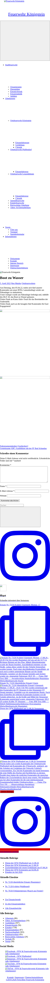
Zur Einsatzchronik (13, 899)
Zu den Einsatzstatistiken (15, 904)
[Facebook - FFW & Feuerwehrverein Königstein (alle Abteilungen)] (27, 954)
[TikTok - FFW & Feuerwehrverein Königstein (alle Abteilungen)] (27, 971)
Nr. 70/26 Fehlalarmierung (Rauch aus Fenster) (24, 891)
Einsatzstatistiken (12, 930)
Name (3, 486)
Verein (7, 227)
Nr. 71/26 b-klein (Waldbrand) (17, 886)
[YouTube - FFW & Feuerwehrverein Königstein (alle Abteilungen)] (27, 966)
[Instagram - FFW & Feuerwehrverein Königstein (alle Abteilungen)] (27, 961)
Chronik (18, 147)
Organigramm (16, 87)
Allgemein (9, 918)
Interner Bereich (16, 263)
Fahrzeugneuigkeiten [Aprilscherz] (14, 446)
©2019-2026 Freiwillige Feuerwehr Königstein (25, 980)
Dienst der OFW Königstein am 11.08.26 (21, 865)
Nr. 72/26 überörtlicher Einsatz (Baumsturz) (23, 882)
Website (3, 496)
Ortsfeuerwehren (28, 283)
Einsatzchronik (16, 91)
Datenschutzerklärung (19, 268)
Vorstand (13, 232)
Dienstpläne (15, 89)
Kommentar (5, 465)
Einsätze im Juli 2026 (13, 872)
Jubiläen (13, 96)
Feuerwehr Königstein (26, 14)
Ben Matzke (16, 283)
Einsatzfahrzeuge (22, 143)
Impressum (14, 265)
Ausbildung (10, 923)
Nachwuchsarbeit (12, 932)
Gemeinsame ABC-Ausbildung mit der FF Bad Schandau (23, 448)
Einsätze (8, 927)
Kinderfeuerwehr (17, 203)
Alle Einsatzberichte (13, 908)
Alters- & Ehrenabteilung (20, 207)
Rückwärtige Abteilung (19, 205)
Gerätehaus (19, 145)
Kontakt (13, 261)
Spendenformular (17, 234)
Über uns (14, 230)
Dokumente (15, 259)
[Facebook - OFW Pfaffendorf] (18, 956)
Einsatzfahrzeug (21, 172)
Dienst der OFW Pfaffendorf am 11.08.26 (22, 863)
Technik (8, 939)
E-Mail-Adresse (7, 491)
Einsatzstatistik (16, 94)
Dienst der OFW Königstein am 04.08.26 (22, 870)
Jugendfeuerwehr (17, 201)
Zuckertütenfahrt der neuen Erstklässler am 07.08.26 (26, 867)
